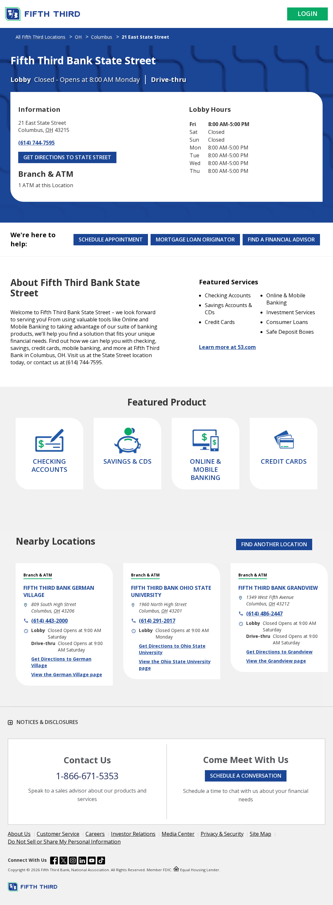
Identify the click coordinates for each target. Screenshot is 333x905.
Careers (95, 833)
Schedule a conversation (245, 775)
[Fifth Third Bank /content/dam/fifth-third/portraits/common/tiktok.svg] (101, 861)
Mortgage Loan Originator (195, 239)
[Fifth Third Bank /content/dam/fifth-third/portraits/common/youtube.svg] (92, 861)
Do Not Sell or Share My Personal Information (64, 841)
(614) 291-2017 (157, 620)
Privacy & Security (222, 833)
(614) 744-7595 (36, 142)
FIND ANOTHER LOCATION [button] (274, 544)
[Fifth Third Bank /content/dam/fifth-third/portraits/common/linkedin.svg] (82, 861)
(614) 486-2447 (264, 613)
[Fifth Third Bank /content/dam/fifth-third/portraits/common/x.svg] (63, 861)
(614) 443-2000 (49, 620)
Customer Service (58, 833)
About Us (19, 833)
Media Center (178, 833)
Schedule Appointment (111, 239)
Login (307, 13)
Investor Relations (133, 833)
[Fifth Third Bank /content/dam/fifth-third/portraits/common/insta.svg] (73, 861)
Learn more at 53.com (227, 347)
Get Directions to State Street (67, 157)
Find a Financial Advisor (281, 239)
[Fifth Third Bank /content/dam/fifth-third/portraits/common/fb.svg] (54, 861)
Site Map (260, 833)
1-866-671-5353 (87, 776)
